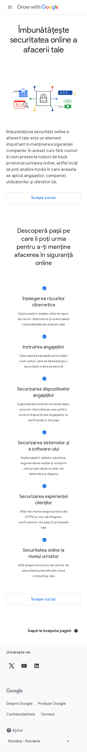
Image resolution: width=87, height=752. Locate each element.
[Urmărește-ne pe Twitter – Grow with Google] (11, 665)
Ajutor (17, 730)
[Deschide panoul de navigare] (9, 7)
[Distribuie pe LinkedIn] (36, 665)
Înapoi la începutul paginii (50, 631)
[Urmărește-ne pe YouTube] (24, 665)
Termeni (48, 714)
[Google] (38, 7)
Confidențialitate (20, 714)
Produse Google (52, 703)
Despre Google (19, 703)
